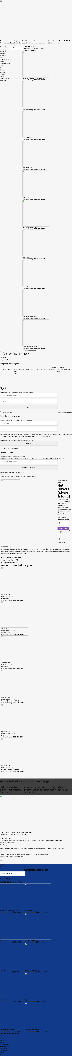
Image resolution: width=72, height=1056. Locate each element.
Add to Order (63, 528)
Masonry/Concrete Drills (10, 769)
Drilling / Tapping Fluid (29, 227)
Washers (3, 80)
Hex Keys (4, 667)
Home (2, 477)
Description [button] (6, 547)
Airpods (36, 49)
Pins (1, 68)
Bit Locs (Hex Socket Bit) (10, 701)
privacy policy (45, 436)
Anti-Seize (25, 257)
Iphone (41, 49)
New (10, 880)
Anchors (3, 55)
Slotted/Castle (27, 138)
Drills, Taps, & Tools (10, 477)
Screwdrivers (26, 108)
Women (3, 880)
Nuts (1, 66)
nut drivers (61, 542)
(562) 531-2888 (39, 80)
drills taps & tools (64, 540)
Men (7, 880)
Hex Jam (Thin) (27, 167)
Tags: (59, 538)
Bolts (1, 57)
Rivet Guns (5, 598)
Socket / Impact (7, 633)
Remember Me (7, 412)
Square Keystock (27, 287)
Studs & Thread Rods (4, 77)
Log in (2, 448)
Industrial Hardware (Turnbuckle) (33, 78)
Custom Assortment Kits (30, 317)
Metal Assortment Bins (29, 346)
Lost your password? (65, 412)
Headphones (28, 49)
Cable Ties (25, 197)
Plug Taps (4, 735)
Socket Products (3, 73)
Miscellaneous (5, 64)
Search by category (3, 52)
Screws (2, 70)
